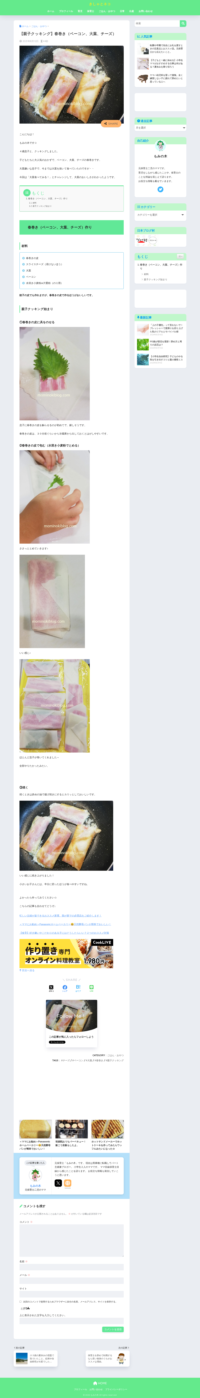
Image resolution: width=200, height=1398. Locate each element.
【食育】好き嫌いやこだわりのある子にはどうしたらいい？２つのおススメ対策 (64, 933)
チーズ (66, 1060)
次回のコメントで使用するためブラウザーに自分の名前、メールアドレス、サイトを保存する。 (70, 1301)
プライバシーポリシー (116, 1389)
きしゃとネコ (100, 4)
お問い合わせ (146, 11)
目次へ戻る (28, 970)
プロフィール (66, 11)
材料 (34, 203)
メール (24, 1275)
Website (68, 1188)
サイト (23, 1288)
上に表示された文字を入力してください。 (43, 1315)
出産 (131, 11)
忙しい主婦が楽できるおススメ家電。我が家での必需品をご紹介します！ (60, 915)
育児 (80, 11)
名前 (23, 1261)
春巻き (99, 1060)
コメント (26, 1222)
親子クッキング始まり (42, 206)
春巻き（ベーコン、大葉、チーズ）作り (48, 198)
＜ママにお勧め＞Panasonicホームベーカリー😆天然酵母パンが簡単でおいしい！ (65, 924)
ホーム (50, 11)
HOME (102, 1383)
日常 (122, 11)
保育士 (90, 11)
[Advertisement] (71, 1090)
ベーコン (78, 1060)
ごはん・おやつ (107, 11)
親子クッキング (115, 1060)
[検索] (183, 23)
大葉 (89, 1060)
